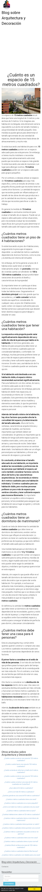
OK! (34, 889)
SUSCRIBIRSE (9, 884)
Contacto (5, 867)
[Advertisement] (21, 48)
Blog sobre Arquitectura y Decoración (14, 18)
